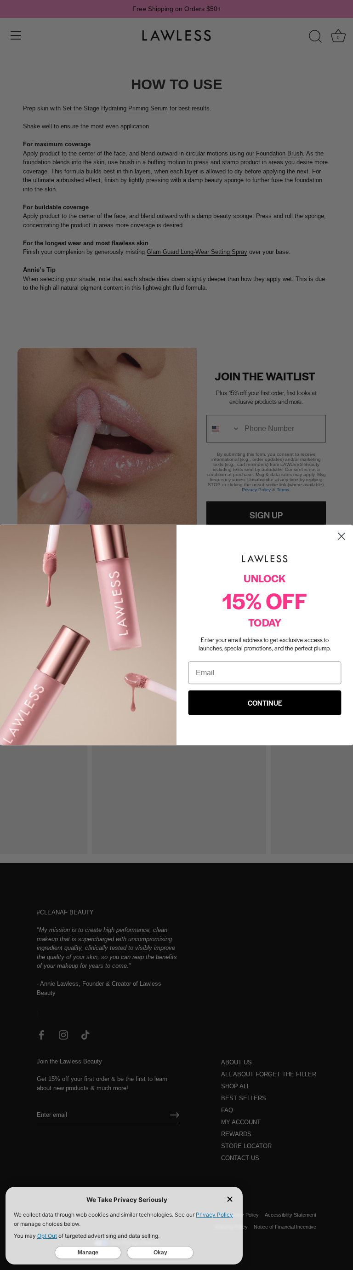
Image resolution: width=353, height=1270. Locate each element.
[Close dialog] (341, 536)
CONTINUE (265, 702)
